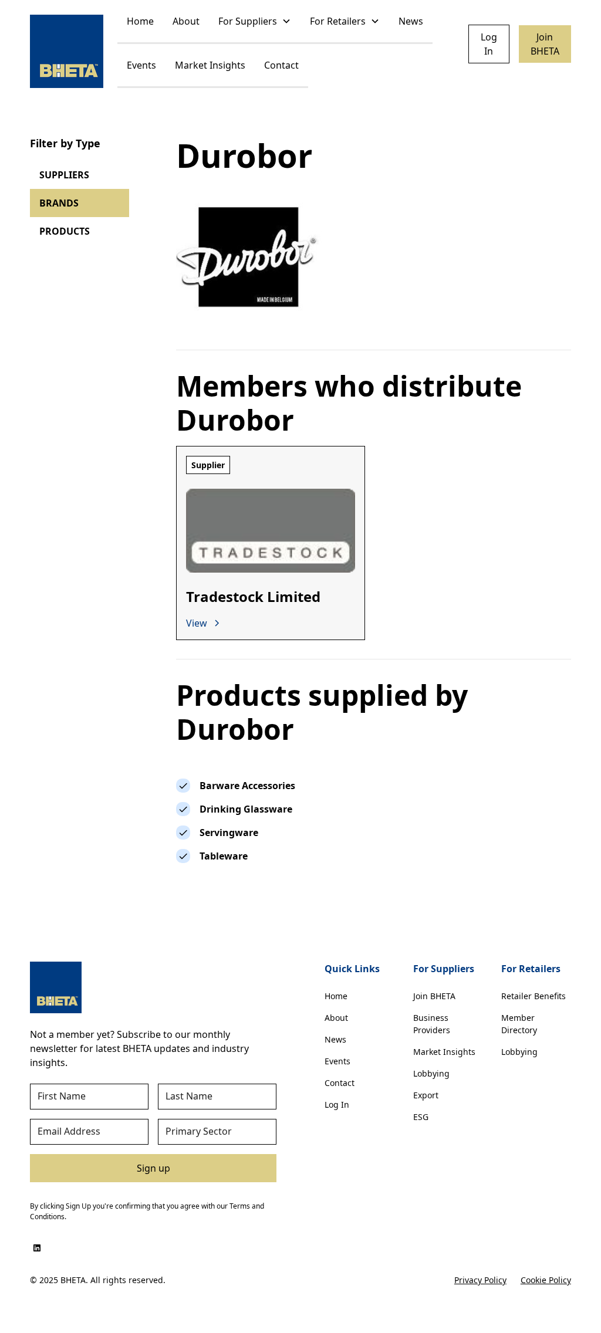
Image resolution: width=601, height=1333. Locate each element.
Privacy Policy (480, 1279)
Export (425, 1095)
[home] (66, 51)
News (411, 21)
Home (140, 21)
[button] (254, 22)
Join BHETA (545, 44)
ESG (420, 1116)
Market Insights (210, 65)
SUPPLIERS (64, 174)
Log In (489, 44)
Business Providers (431, 1024)
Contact (281, 65)
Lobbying (431, 1073)
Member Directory (519, 1024)
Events (141, 65)
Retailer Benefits (533, 996)
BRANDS (59, 203)
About (186, 21)
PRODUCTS (64, 231)
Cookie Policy (546, 1279)
